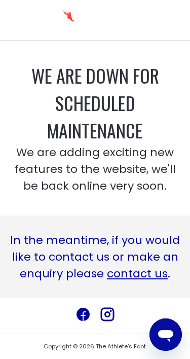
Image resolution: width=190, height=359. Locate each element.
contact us (137, 273)
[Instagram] (107, 316)
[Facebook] (83, 316)
